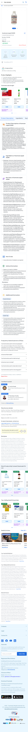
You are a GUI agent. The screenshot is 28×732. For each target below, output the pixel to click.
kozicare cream (5, 561)
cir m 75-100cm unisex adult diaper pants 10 (12, 618)
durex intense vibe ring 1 (15, 587)
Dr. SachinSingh (12, 386)
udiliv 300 (8, 555)
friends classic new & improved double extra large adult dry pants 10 (13, 620)
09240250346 (15, 423)
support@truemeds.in (6, 423)
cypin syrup (11, 559)
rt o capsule (21, 556)
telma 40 (3, 555)
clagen (6, 559)
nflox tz (21, 558)
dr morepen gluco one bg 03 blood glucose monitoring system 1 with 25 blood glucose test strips (14, 573)
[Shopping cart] (26, 2)
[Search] (23, 2)
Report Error (4, 376)
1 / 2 (14, 28)
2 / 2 (17, 28)
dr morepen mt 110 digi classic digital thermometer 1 (12, 566)
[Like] (21, 431)
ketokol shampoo (8, 558)
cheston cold (18, 555)
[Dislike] (24, 431)
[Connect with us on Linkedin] (15, 640)
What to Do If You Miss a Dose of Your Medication (11, 544)
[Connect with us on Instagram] (2, 640)
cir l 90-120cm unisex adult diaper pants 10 (12, 612)
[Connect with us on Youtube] (11, 640)
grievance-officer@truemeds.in (12, 676)
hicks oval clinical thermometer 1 (11, 574)
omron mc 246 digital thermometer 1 (16, 578)
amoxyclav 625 (13, 556)
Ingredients (19, 118)
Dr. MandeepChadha (13, 396)
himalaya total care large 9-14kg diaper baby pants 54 (13, 594)
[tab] (14, 626)
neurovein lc (20, 559)
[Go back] (2, 2)
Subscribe (22, 654)
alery (15, 559)
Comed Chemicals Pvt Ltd (8, 35)
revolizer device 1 (10, 577)
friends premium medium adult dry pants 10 (10, 596)
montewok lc (16, 558)
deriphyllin (16, 561)
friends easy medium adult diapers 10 (9, 608)
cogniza (13, 555)
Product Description (7, 118)
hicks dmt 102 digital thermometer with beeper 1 (12, 583)
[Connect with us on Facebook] (6, 640)
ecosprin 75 (7, 556)
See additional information (10, 709)
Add (7, 107)
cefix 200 (11, 561)
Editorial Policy (10, 403)
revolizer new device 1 (10, 589)
